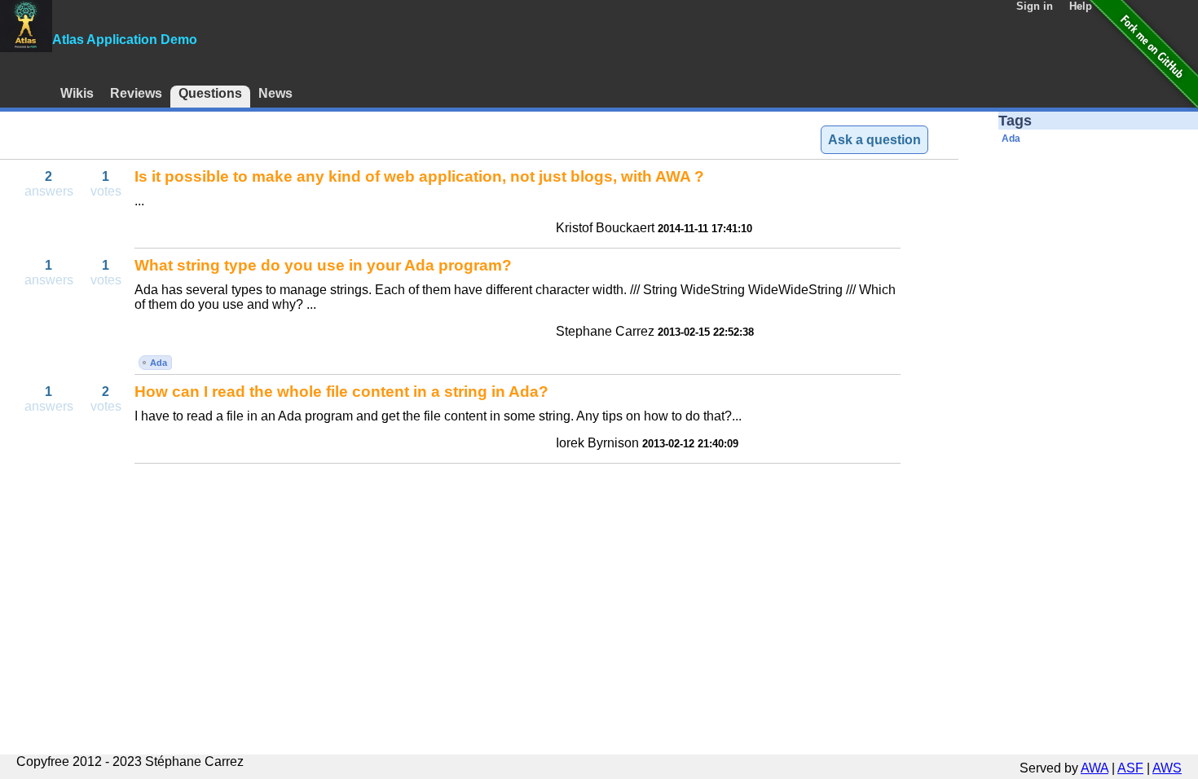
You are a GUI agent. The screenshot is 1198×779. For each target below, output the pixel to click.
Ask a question (874, 140)
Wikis (77, 93)
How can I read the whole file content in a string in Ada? (341, 391)
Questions (210, 93)
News (275, 93)
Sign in (1034, 6)
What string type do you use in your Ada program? (323, 265)
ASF (1130, 768)
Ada (158, 362)
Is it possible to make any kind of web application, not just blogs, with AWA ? (419, 176)
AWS (1167, 768)
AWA (1094, 768)
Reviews (136, 93)
